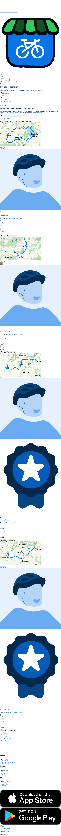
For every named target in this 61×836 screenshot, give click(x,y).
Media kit (4, 785)
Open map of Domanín (6, 116)
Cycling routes (5, 770)
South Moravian (7, 101)
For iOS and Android (6, 760)
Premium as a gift (6, 781)
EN (2, 76)
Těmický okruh (4, 215)
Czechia (5, 99)
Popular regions (5, 771)
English (3, 826)
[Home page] (30, 5)
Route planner (7, 12)
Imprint (4, 834)
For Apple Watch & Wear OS (8, 762)
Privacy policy (5, 830)
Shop (3, 774)
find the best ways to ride (37, 112)
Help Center (5, 784)
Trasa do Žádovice (5, 520)
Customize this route (11, 236)
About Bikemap (5, 782)
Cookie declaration (6, 833)
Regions (5, 97)
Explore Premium (6, 780)
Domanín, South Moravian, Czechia (15, 218)
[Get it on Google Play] (30, 816)
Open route (4, 236)
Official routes (5, 769)
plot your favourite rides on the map (14, 112)
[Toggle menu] (8, 80)
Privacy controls (6, 831)
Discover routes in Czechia (16, 116)
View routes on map (5, 93)
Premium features (14, 12)
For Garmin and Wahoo (7, 763)
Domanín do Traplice (5, 331)
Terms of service (6, 828)
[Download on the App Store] (30, 798)
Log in (2, 78)
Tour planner (5, 759)
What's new (5, 773)
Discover (2, 12)
